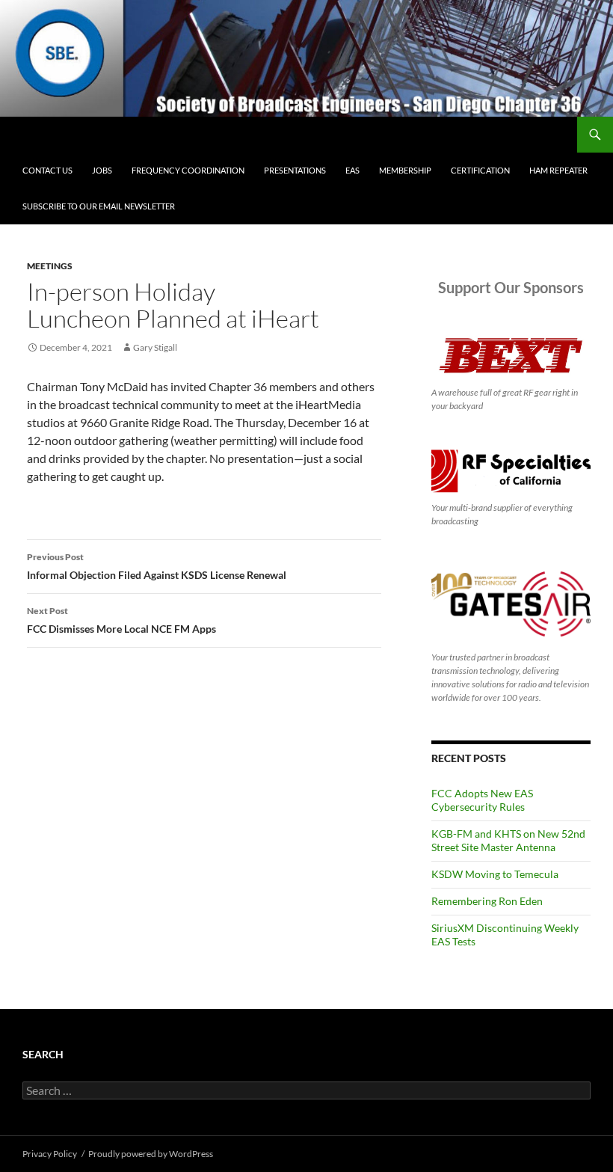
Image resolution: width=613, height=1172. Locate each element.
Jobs (102, 170)
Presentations (295, 170)
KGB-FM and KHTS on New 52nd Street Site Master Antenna (508, 840)
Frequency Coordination (188, 170)
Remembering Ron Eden (487, 901)
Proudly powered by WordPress (150, 1153)
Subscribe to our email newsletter (98, 206)
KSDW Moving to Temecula (494, 874)
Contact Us (47, 170)
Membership (405, 170)
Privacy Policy (49, 1153)
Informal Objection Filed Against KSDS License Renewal (156, 566)
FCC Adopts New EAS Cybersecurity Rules (482, 800)
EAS (352, 170)
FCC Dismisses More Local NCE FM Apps (121, 620)
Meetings (50, 265)
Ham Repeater (558, 170)
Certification (480, 170)
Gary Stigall (155, 347)
